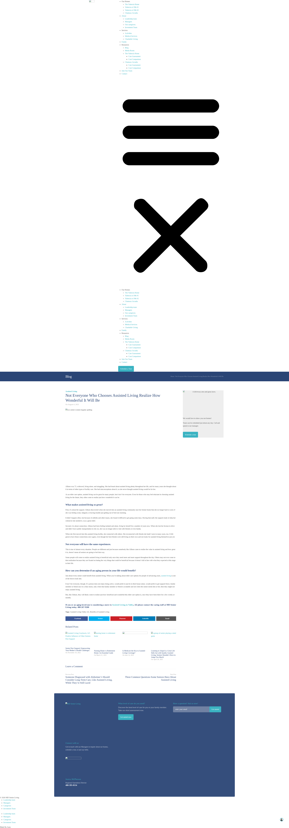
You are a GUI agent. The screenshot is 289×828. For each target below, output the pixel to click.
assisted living (166, 576)
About (124, 16)
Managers (128, 22)
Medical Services (131, 36)
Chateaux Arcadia (131, 13)
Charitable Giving (131, 39)
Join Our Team (127, 71)
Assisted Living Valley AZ (79, 612)
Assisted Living (71, 391)
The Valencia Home (132, 4)
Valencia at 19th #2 (132, 10)
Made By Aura (5, 827)
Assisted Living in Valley (122, 605)
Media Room (129, 51)
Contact (124, 74)
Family (124, 42)
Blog (126, 48)
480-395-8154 (71, 785)
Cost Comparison (134, 59)
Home (172, 376)
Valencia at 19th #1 (132, 7)
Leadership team (131, 19)
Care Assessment (134, 56)
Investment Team (131, 27)
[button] (171, 182)
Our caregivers (130, 25)
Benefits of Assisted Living (99, 612)
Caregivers (7, 806)
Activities (128, 33)
